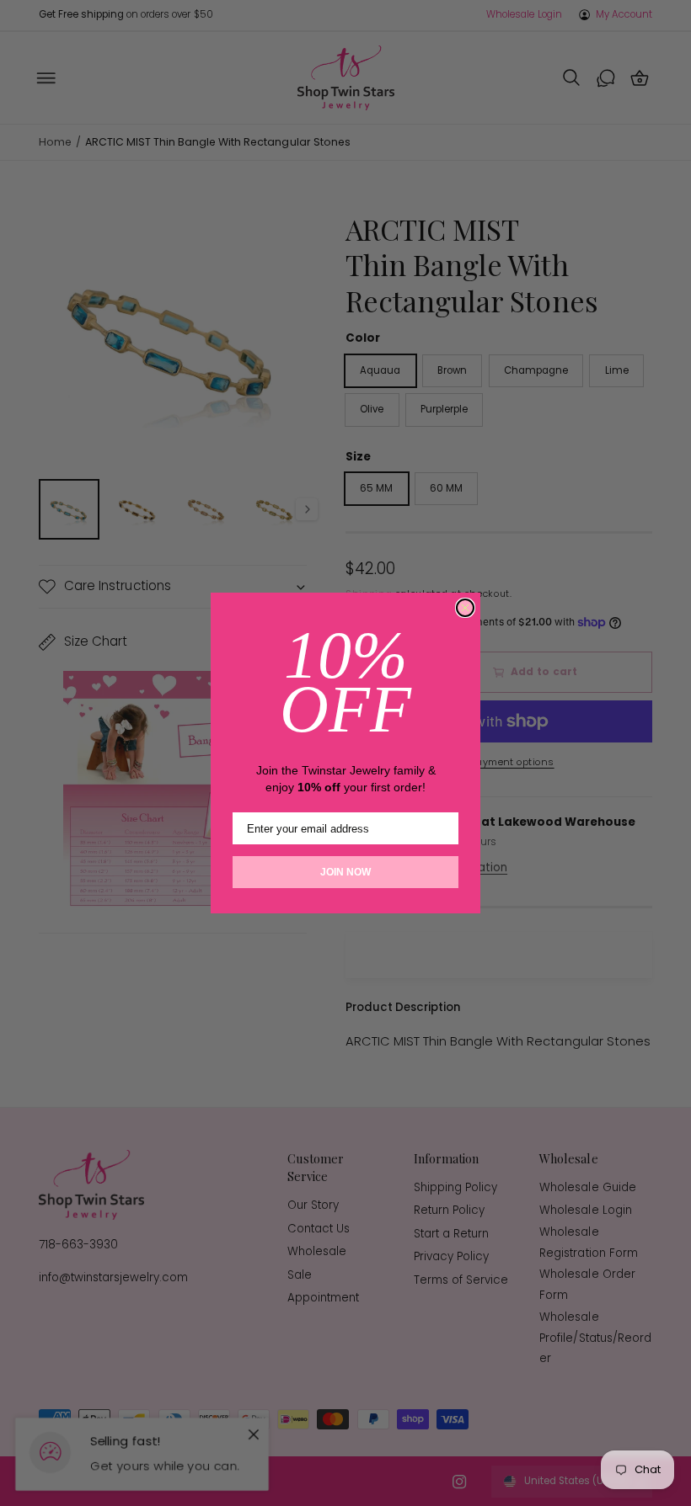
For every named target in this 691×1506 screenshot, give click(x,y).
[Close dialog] (465, 607)
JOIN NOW (345, 872)
